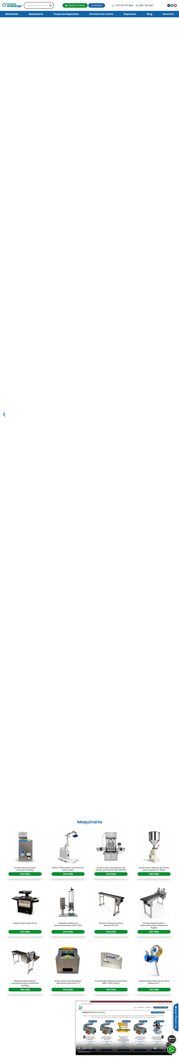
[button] (4, 414)
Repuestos (130, 14)
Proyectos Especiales (66, 14)
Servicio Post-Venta (101, 14)
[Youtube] (175, 5)
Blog (149, 14)
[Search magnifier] (50, 5)
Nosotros (168, 14)
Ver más (25, 874)
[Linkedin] (172, 5)
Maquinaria (36, 14)
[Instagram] (168, 5)
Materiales (11, 14)
